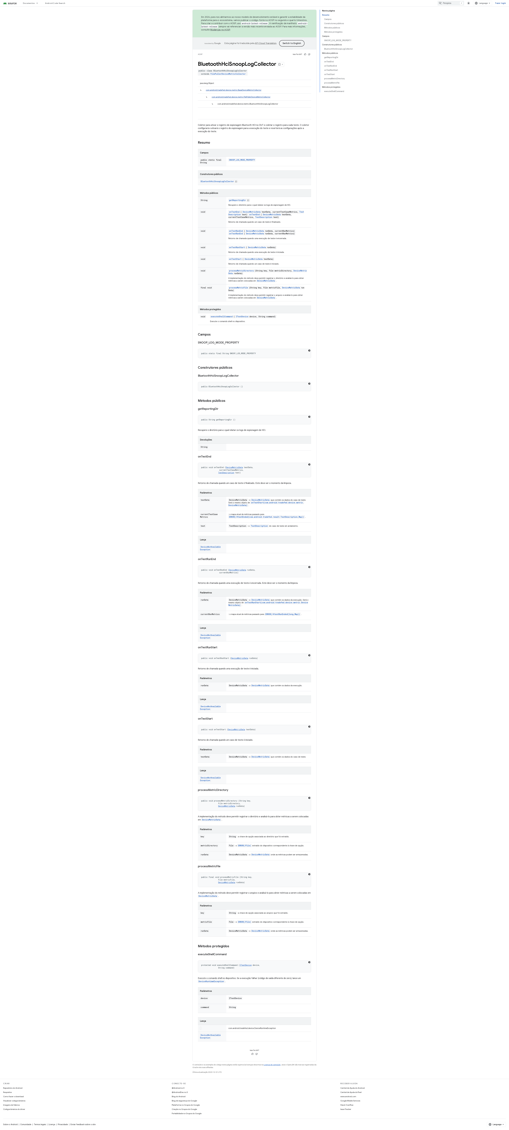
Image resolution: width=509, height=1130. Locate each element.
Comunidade (25, 1124)
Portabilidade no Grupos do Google (186, 1113)
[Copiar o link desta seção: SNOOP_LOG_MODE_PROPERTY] (241, 342)
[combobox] (451, 3)
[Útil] (305, 54)
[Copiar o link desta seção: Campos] (214, 334)
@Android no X (178, 1088)
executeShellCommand (222, 316)
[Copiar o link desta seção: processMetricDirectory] (231, 790)
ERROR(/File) (244, 845)
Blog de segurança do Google (184, 1101)
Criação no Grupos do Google (184, 1109)
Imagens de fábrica (11, 1105)
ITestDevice (242, 316)
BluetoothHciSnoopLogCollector (217, 181)
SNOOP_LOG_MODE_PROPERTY (242, 160)
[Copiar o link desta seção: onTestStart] (215, 719)
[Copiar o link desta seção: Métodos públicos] (228, 401)
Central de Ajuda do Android (352, 1088)
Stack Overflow (346, 1105)
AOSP (200, 54)
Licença (52, 1124)
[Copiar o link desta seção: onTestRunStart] (220, 647)
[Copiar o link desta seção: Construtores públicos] (235, 367)
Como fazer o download (13, 1096)
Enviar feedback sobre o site (83, 1124)
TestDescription (263, 217)
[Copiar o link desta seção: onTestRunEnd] (218, 559)
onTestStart (235, 259)
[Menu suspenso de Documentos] (38, 3)
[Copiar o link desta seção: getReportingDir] (221, 409)
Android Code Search (55, 3)
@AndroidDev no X (180, 1092)
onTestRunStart (237, 247)
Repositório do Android (12, 1088)
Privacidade (63, 1124)
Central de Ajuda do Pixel (350, 1092)
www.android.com (348, 1096)
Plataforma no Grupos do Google (186, 1105)
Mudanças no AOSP (220, 29)
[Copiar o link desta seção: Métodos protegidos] (232, 946)
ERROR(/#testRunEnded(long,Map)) (282, 614)
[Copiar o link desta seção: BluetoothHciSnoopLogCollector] (241, 376)
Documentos (29, 3)
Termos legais (40, 1124)
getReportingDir (237, 200)
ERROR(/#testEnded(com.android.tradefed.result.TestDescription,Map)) (266, 517)
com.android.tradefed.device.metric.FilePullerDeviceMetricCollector (241, 97)
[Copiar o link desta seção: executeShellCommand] (229, 954)
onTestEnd (234, 212)
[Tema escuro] (309, 350)
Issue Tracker (345, 1109)
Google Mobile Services (350, 1101)
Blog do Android (178, 1096)
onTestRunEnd (236, 231)
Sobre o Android (10, 1124)
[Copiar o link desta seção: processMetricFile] (223, 866)
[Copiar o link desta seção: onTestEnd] (213, 456)
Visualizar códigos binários (14, 1101)
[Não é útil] (309, 54)
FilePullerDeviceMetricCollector (228, 74)
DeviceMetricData (252, 212)
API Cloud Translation (265, 43)
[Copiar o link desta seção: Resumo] (213, 142)
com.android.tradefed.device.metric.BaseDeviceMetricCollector (233, 90)
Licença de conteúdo (272, 1065)
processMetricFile (238, 287)
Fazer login (500, 3)
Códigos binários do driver (14, 1109)
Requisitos (7, 1092)
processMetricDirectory (241, 270)
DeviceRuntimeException (211, 981)
